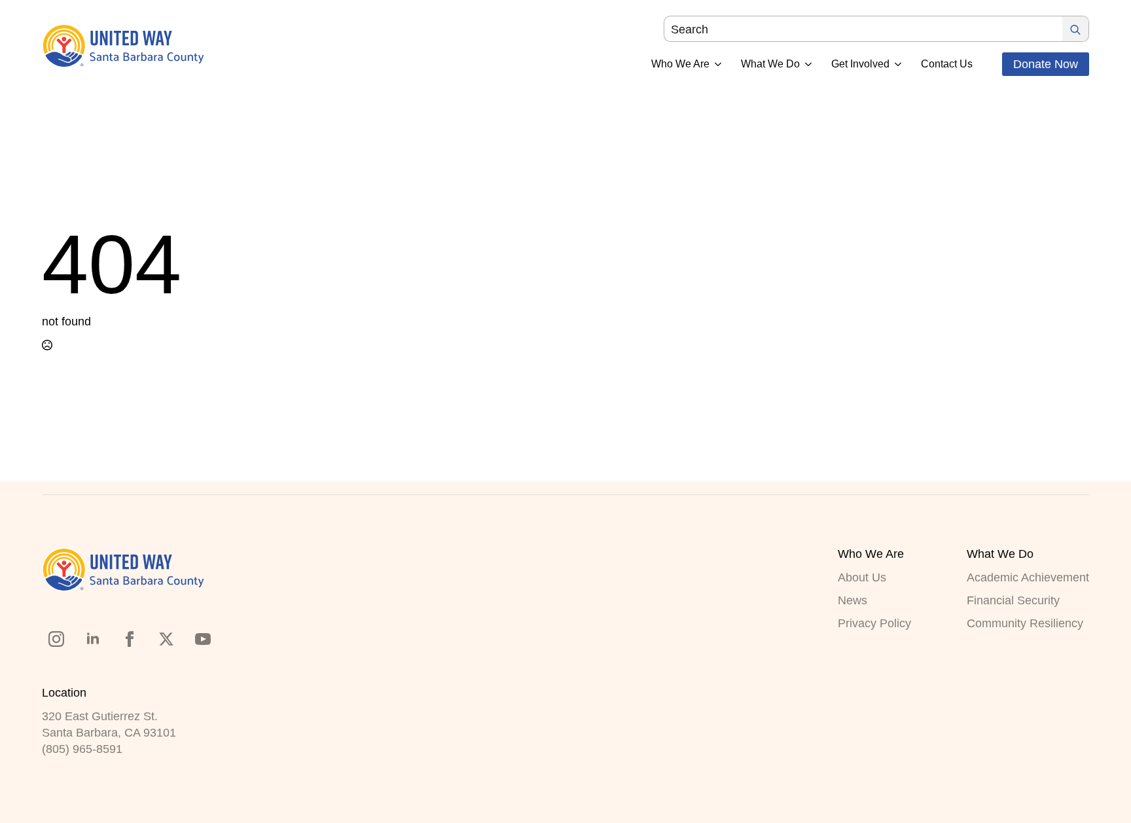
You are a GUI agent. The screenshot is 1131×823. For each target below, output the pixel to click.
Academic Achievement (1028, 577)
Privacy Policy (874, 623)
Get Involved (860, 64)
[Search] (1075, 29)
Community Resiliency (1025, 623)
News (852, 600)
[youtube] (202, 639)
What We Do (770, 64)
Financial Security (1013, 600)
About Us (862, 577)
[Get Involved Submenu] (895, 64)
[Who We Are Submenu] (715, 64)
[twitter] (166, 639)
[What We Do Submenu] (806, 64)
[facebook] (129, 639)
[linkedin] (93, 639)
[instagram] (56, 639)
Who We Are (680, 64)
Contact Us (947, 64)
